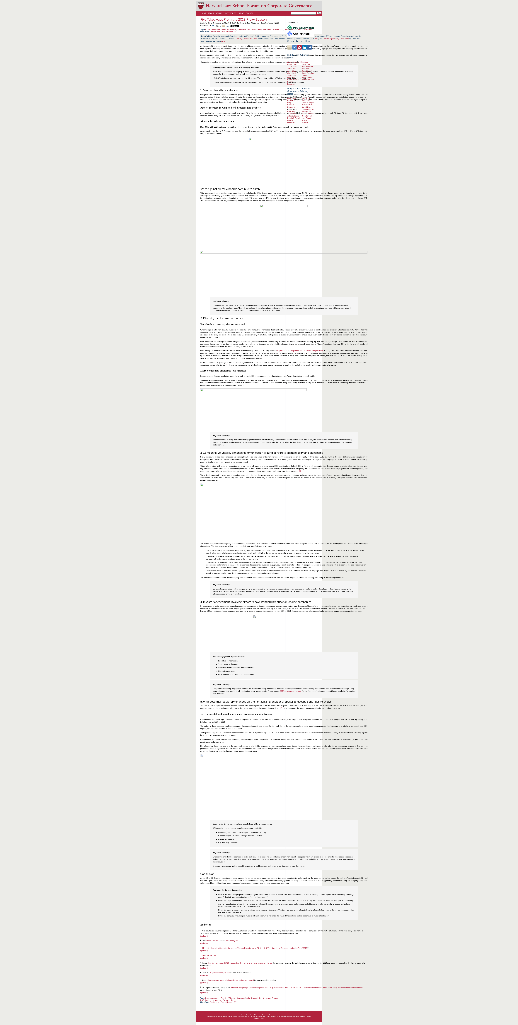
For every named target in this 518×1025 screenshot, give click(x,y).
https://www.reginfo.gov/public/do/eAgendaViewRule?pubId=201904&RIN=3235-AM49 (264, 988)
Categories (230, 13)
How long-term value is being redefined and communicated (231, 980)
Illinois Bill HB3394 (209, 956)
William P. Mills (307, 105)
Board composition (212, 30)
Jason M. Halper (308, 103)
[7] (221, 480)
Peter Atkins (291, 98)
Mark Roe (305, 69)
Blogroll (251, 13)
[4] (338, 365)
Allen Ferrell (291, 73)
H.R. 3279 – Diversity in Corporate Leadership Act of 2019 (284, 948)
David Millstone (307, 107)
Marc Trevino (306, 118)
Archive (220, 13)
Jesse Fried (291, 75)
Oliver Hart (291, 77)
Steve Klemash (227, 32)
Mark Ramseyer (307, 66)
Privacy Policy (259, 1018)
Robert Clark (292, 64)
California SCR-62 (212, 941)
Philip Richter (306, 111)
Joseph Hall (306, 100)
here (223, 41)
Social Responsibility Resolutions (336, 39)
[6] (300, 471)
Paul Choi (291, 111)
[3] (227, 365)
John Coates (292, 66)
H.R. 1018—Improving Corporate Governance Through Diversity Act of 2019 (231, 948)
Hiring (241, 13)
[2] (264, 100)
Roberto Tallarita (308, 79)
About (211, 13)
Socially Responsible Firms (246, 39)
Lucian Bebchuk (293, 62)
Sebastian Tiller (307, 116)
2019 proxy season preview (290, 691)
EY (235, 32)
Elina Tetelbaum (307, 113)
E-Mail (227, 26)
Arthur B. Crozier (293, 116)
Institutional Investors (213, 1000)
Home (203, 13)
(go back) (204, 936)
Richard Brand (292, 107)
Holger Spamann (308, 73)
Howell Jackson (293, 79)
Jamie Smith (215, 32)
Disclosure (267, 30)
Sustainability (228, 1000)
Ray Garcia (306, 98)
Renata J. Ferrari (293, 118)
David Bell (291, 100)
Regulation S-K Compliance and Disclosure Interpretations (300, 351)
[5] (244, 385)
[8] (281, 708)
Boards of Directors (228, 30)
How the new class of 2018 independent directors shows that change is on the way (240, 963)
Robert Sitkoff (306, 71)
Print (219, 26)
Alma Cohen (292, 69)
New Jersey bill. (232, 941)
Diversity (275, 30)
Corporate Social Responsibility (249, 30)
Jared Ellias (291, 71)
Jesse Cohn (291, 113)
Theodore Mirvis (307, 109)
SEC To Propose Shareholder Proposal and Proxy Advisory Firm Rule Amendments (331, 988)
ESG (281, 30)
